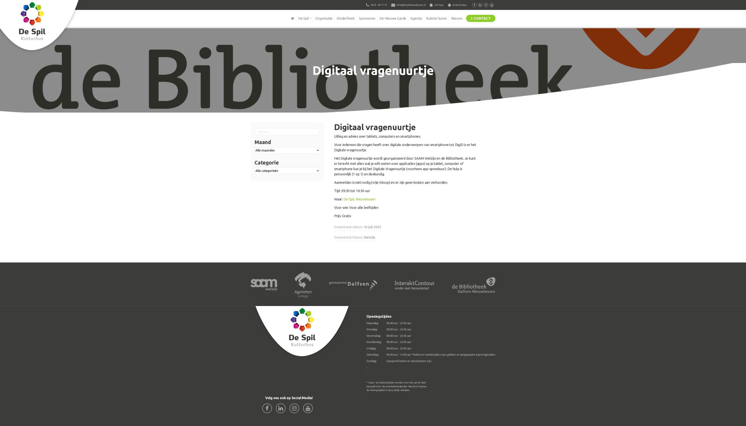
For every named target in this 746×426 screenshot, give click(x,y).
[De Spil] (302, 331)
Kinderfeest (346, 18)
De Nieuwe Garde (392, 18)
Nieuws (456, 18)
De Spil (303, 18)
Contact (482, 18)
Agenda (416, 18)
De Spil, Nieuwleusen (359, 199)
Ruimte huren (436, 18)
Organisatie (324, 18)
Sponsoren (367, 18)
